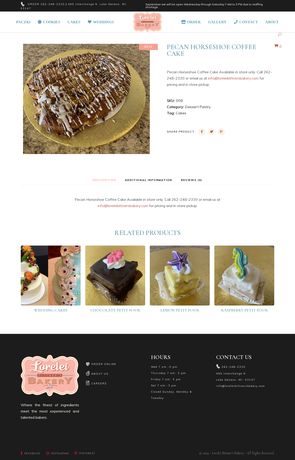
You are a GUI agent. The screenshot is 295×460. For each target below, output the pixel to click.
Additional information (148, 180)
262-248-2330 (53, 4)
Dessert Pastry (198, 106)
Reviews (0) (191, 180)
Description (104, 180)
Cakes (181, 113)
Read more (53, 297)
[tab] (104, 180)
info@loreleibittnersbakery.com (233, 78)
